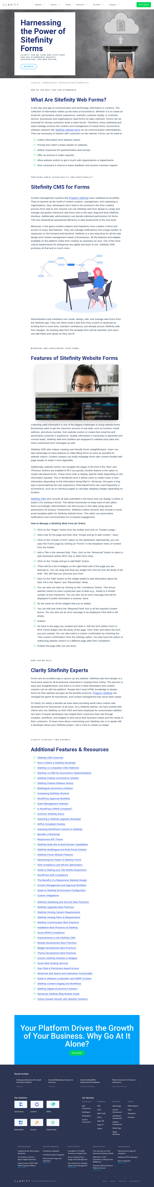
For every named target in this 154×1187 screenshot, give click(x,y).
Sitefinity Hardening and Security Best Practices (63, 902)
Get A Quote (144, 5)
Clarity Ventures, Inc (50, 1181)
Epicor (99, 1117)
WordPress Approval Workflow (53, 798)
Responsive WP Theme (50, 839)
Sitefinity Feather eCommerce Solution (58, 778)
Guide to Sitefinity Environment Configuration (61, 890)
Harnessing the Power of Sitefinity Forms (59, 859)
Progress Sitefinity (79, 198)
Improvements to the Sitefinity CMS (56, 937)
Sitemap (104, 1181)
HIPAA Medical (133, 1106)
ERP (98, 1106)
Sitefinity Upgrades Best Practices (55, 907)
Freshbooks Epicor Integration (53, 1155)
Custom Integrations (48, 895)
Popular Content (99, 1146)
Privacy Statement (135, 1181)
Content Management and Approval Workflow (61, 885)
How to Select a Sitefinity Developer (56, 762)
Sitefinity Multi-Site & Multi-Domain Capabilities (62, 844)
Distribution (132, 1113)
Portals (130, 1101)
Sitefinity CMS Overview (50, 757)
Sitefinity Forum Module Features (55, 854)
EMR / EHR (101, 1113)
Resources (80, 5)
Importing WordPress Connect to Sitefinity (59, 829)
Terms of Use (122, 1181)
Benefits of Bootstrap (48, 834)
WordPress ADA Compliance (52, 875)
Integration (101, 1101)
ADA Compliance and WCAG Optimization (60, 864)
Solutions (38, 5)
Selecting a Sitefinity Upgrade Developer (59, 819)
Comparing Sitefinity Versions (53, 793)
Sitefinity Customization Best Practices (58, 922)
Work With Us (28, 66)
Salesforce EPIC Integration (128, 1157)
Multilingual (86, 1112)
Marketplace (86, 1116)
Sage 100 (100, 1121)
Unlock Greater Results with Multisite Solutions (62, 999)
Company (112, 5)
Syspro (99, 1128)
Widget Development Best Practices (56, 948)
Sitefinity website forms (67, 130)
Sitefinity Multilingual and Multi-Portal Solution (62, 849)
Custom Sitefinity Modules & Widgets (57, 958)
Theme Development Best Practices (56, 953)
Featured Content (24, 1146)
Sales (130, 1110)
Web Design (117, 1106)
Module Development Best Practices (57, 942)
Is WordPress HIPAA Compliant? (54, 808)
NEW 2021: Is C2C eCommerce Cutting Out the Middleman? (103, 1159)
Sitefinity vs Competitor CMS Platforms (58, 767)
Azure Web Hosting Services (52, 963)
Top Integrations (124, 1146)
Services (54, 5)
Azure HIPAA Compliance (51, 932)
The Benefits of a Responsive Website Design (62, 880)
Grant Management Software (52, 803)
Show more (22, 1167)
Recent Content (73, 1146)
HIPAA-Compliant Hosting (51, 824)
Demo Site (116, 1101)
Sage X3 (100, 1125)
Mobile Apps (117, 1128)
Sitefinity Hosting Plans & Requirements (58, 917)
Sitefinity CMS (38, 498)
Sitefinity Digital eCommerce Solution (57, 988)
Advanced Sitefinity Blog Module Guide (58, 993)
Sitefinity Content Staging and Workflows (59, 983)
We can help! (77, 1053)
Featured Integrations (51, 1146)
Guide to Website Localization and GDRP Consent (64, 978)
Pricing (68, 5)
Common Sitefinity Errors (50, 813)
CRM (99, 1110)
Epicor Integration (124, 1161)
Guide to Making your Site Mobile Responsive (62, 870)
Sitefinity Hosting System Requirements (58, 912)
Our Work (96, 5)
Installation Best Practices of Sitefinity (57, 927)
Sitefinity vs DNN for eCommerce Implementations (64, 773)
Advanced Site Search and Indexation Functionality (64, 973)
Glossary (112, 1181)
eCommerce (86, 1101)
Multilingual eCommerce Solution (55, 788)
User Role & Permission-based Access (58, 968)
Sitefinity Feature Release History (55, 783)
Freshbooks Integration (51, 1151)
